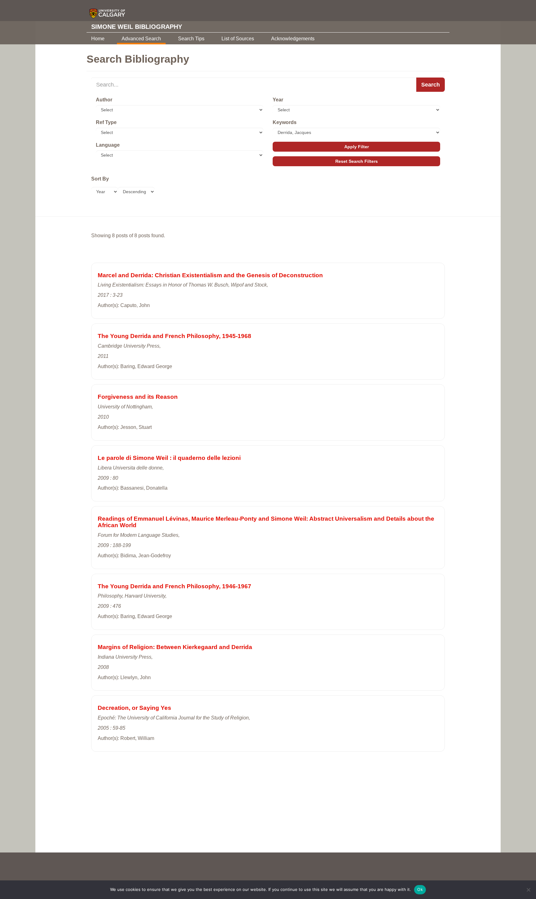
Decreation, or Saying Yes (134, 708)
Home (98, 38)
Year (278, 99)
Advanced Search (141, 38)
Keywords (285, 122)
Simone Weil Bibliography (136, 27)
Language (108, 145)
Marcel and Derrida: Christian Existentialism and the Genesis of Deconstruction (210, 275)
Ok (420, 889)
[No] (528, 890)
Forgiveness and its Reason (138, 397)
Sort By (100, 178)
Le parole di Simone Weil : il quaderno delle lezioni (169, 458)
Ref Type (106, 122)
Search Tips (191, 38)
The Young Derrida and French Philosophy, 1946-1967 (174, 586)
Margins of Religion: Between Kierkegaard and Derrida (175, 647)
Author (104, 99)
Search (430, 85)
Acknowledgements (293, 38)
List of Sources (237, 38)
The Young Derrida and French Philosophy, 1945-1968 (174, 336)
